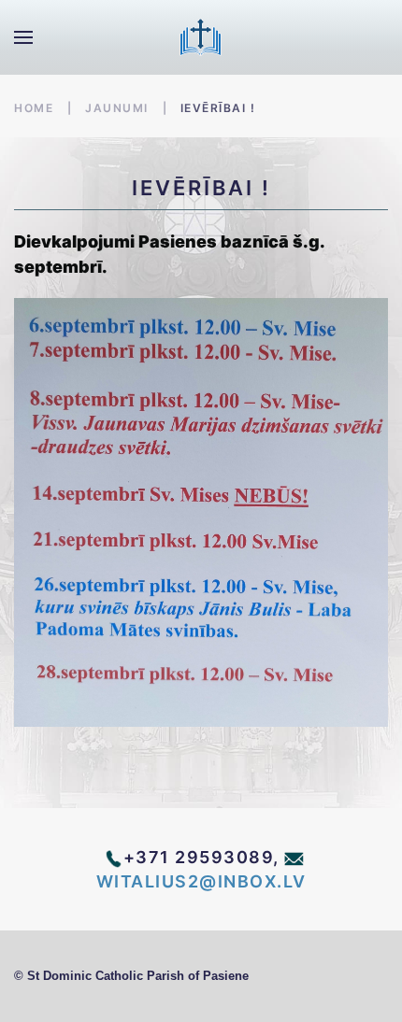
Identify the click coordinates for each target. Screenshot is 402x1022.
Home (33, 108)
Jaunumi (117, 108)
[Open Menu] (23, 37)
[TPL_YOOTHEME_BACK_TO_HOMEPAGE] (201, 37)
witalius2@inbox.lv (201, 881)
